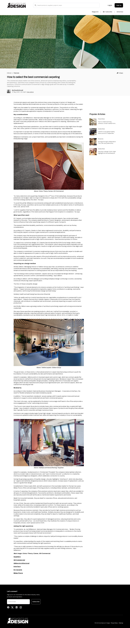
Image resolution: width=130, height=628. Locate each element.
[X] (12, 607)
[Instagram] (20, 607)
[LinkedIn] (16, 607)
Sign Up (118, 5)
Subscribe (108, 12)
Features (16, 73)
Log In (110, 5)
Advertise (120, 12)
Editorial (9, 73)
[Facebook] (8, 607)
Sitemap (121, 623)
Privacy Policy (114, 623)
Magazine (95, 12)
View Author (30, 92)
